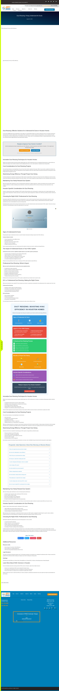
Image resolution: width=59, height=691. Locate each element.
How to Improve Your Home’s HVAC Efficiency (12, 547)
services (23, 565)
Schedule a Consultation (24, 150)
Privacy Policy (29, 599)
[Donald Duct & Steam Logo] (6, 6)
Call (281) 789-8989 (35, 150)
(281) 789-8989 (54, 5)
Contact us (23, 572)
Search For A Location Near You (36, 5)
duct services (16, 569)
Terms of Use (23, 599)
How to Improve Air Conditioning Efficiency (12, 548)
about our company (13, 570)
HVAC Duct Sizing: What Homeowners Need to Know (14, 549)
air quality (10, 257)
